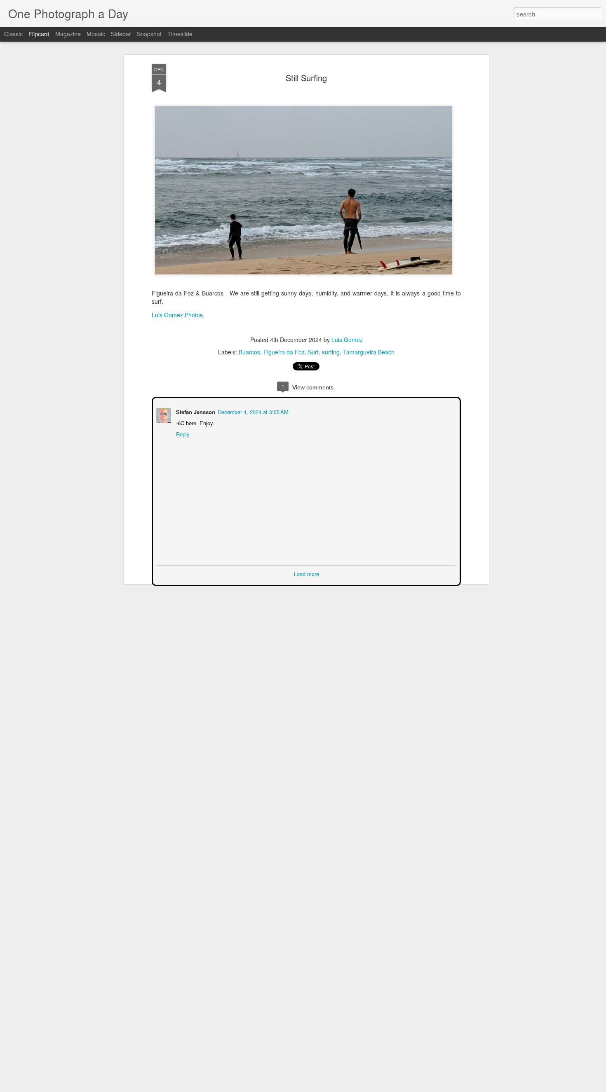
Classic (13, 34)
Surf (313, 352)
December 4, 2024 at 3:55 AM (252, 411)
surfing (331, 352)
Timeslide (180, 34)
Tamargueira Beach (369, 352)
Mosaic (96, 34)
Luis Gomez (347, 339)
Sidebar (121, 34)
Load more (306, 573)
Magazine (68, 34)
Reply (182, 433)
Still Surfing (306, 78)
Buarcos (249, 352)
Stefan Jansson (194, 411)
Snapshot (149, 34)
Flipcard (38, 34)
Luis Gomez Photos (177, 315)
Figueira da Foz (284, 352)
